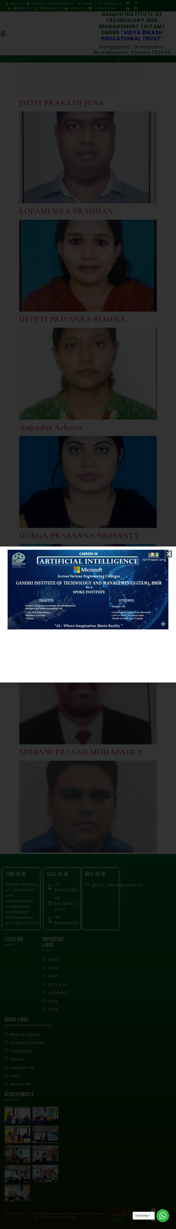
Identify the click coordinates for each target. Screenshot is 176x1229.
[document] (88, 614)
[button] (168, 554)
